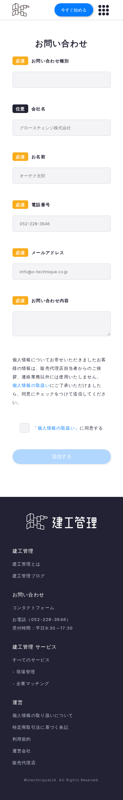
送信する (62, 456)
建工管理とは (26, 564)
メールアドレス (40, 252)
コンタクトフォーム (33, 607)
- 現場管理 (23, 671)
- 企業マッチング (31, 683)
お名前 (31, 156)
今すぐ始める (74, 9)
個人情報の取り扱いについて (42, 715)
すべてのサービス (31, 659)
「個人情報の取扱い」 (56, 428)
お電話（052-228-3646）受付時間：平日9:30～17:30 (42, 624)
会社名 (31, 108)
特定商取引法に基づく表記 (40, 727)
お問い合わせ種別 (42, 60)
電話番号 (33, 204)
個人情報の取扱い (31, 385)
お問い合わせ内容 (42, 300)
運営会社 (21, 750)
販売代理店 (24, 762)
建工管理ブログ (28, 575)
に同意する (68, 428)
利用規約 (21, 739)
